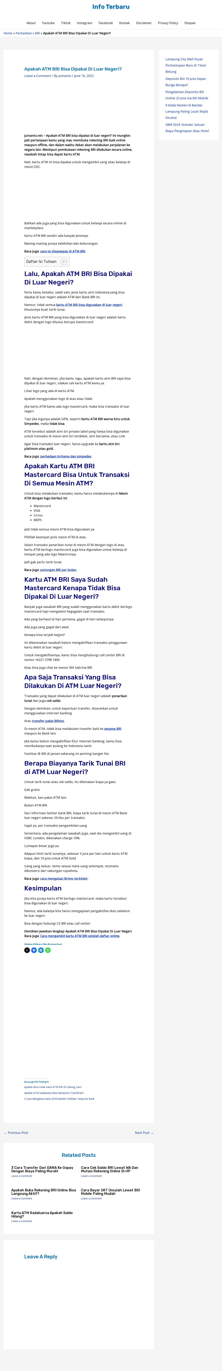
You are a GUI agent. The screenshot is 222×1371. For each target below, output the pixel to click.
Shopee (189, 23)
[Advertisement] (78, 109)
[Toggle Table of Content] (62, 262)
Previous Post (16, 1133)
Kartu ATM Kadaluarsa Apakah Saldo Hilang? (42, 1214)
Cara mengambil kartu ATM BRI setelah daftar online (79, 936)
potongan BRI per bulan (58, 570)
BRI (37, 33)
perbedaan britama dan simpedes (65, 456)
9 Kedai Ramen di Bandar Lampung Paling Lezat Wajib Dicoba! (186, 111)
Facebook (106, 23)
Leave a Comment (37, 76)
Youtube (48, 23)
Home (7, 33)
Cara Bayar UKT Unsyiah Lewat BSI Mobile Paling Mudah (110, 1192)
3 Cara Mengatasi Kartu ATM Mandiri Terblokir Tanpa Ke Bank (59, 1098)
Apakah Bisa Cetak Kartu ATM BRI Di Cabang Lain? (53, 1087)
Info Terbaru (111, 6)
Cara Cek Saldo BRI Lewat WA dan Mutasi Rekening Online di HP (109, 1169)
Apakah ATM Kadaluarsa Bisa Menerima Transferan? (54, 1093)
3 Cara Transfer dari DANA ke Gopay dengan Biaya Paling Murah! (42, 1169)
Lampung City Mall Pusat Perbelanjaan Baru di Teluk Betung (185, 65)
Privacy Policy (168, 23)
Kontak (124, 23)
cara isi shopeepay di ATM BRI (62, 251)
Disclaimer (144, 23)
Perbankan (24, 33)
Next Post (144, 1133)
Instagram (84, 23)
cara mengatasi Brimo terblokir (64, 878)
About (31, 23)
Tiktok (66, 23)
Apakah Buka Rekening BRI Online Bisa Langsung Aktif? (43, 1192)
